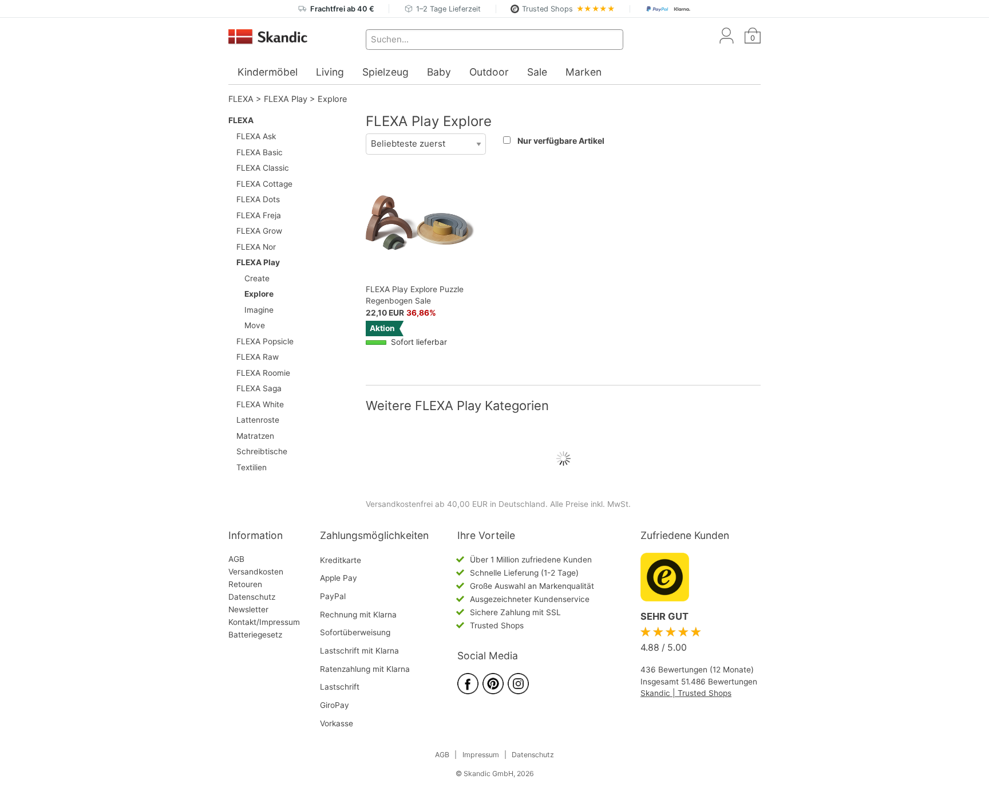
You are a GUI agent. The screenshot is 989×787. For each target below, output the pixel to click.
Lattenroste (257, 419)
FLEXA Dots (258, 199)
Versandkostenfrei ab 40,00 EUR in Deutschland (455, 504)
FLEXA (241, 99)
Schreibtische (261, 451)
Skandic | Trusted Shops (685, 693)
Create (257, 278)
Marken (583, 72)
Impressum (480, 754)
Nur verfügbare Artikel (560, 140)
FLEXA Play (285, 99)
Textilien (251, 467)
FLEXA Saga (259, 388)
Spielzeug (385, 72)
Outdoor (489, 72)
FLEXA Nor (256, 246)
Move (254, 325)
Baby (439, 72)
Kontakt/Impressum (264, 622)
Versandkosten (255, 571)
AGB (236, 559)
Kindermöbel (268, 72)
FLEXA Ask (256, 136)
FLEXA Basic (259, 152)
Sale (537, 72)
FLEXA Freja (258, 215)
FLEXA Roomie (263, 372)
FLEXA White (260, 404)
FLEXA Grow (259, 230)
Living (330, 72)
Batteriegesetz (255, 634)
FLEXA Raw (257, 356)
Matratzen (255, 435)
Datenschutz (251, 596)
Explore (332, 99)
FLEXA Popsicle (265, 341)
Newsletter (248, 609)
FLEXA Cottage (264, 183)
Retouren (245, 584)
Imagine (259, 309)
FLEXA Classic (262, 167)
